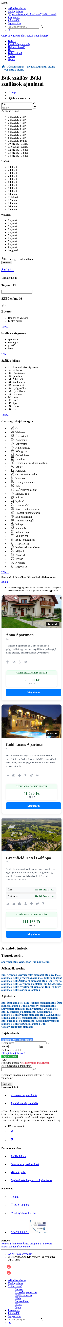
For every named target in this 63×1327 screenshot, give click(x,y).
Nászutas (13, 397)
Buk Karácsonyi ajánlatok (36, 1005)
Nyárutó (19, 501)
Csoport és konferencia (27, 512)
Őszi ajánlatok (15, 11)
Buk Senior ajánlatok (45, 1017)
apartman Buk (9, 961)
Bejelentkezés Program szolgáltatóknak (31, 1180)
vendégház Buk (27, 961)
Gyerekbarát (19, 391)
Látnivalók (13, 20)
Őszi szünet (21, 436)
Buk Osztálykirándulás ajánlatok (23, 1025)
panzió (11, 345)
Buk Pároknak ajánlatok (15, 1020)
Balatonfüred (15, 53)
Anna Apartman (20, 635)
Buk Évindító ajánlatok (26, 1014)
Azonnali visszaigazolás (25, 367)
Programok (14, 17)
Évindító (20, 459)
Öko (14, 409)
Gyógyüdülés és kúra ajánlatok (31, 463)
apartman (13, 339)
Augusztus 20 (22, 447)
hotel (10, 348)
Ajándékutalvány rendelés (24, 1103)
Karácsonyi (21, 440)
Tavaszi (19, 558)
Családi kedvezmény (26, 474)
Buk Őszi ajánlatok (12, 1002)
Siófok (11, 56)
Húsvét (19, 497)
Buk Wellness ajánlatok (37, 1002)
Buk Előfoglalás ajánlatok (16, 1011)
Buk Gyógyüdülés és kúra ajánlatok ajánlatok (30, 1016)
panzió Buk (43, 961)
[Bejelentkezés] (10, 30)
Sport (15, 403)
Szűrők (7, 269)
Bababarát (17, 376)
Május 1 (19, 551)
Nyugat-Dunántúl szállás (41, 66)
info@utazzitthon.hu (24, 1213)
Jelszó (4, 1046)
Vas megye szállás (14, 69)
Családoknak (22, 455)
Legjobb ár (21, 566)
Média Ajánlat (18, 1172)
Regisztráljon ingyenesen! (35, 1062)
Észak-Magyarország (19, 44)
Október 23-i (22, 505)
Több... (5, 326)
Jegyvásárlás (14, 23)
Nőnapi (19, 524)
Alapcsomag (22, 543)
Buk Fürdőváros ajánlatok (28, 977)
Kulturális (20, 528)
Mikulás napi (22, 535)
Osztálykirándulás (24, 482)
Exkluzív (17, 394)
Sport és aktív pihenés (27, 509)
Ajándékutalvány (17, 8)
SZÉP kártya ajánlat (25, 489)
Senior (18, 466)
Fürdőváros (18, 373)
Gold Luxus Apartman (25, 744)
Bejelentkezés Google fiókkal (17, 1039)
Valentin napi (22, 532)
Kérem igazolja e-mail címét (16, 1065)
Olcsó (15, 406)
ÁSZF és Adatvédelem (20, 1253)
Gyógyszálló (19, 388)
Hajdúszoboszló (16, 47)
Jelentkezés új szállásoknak (25, 1164)
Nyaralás (20, 562)
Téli (17, 486)
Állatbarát (17, 379)
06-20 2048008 (21, 1204)
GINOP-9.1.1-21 (20, 1232)
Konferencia (19, 382)
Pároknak (20, 470)
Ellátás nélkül (15, 320)
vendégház (13, 342)
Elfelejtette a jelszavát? (13, 1053)
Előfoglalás (21, 451)
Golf (14, 400)
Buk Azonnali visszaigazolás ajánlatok (23, 974)
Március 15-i (22, 493)
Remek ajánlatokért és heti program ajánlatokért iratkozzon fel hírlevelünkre (26, 1245)
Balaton (12, 41)
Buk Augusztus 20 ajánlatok (42, 1008)
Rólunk (14, 1196)
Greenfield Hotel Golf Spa (28, 858)
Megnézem (33, 692)
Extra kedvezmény (25, 539)
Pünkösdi (20, 555)
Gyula (11, 59)
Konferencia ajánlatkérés (24, 1095)
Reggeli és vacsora (18, 317)
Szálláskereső (49, 14)
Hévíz (11, 50)
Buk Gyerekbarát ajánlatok (28, 986)
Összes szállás (16, 66)
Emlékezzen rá (9, 1050)
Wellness (17, 370)
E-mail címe (7, 1043)
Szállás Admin (18, 1156)
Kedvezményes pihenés (27, 547)
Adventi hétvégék (24, 520)
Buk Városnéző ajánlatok (27, 983)
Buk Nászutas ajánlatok (26, 989)
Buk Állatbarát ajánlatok (27, 980)
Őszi (17, 428)
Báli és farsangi (23, 516)
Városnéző (18, 385)
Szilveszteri (21, 443)
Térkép (12, 92)
